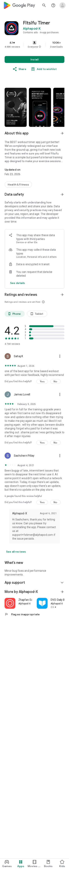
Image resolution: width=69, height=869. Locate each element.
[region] (34, 44)
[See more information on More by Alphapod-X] (62, 591)
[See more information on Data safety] (62, 194)
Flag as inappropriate (22, 614)
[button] (40, 47)
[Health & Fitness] (18, 184)
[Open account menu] (62, 5)
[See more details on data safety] (18, 283)
